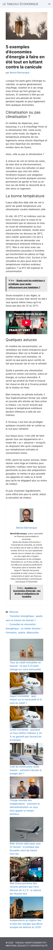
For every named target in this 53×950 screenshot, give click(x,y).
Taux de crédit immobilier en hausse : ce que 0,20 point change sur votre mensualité (25, 666)
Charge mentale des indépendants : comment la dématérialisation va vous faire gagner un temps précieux (25, 807)
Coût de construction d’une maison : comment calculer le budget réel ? (26, 770)
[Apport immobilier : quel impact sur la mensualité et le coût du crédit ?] (26, 683)
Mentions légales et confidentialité (26, 945)
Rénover (13, 612)
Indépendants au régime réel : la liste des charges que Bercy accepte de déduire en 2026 (26, 924)
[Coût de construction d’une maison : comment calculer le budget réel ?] (26, 754)
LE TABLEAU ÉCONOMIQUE (20, 4)
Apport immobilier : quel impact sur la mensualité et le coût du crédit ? (26, 699)
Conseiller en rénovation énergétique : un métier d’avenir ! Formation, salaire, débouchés (24, 628)
